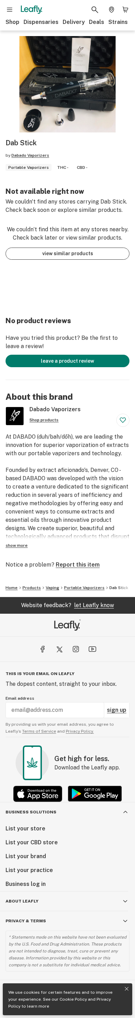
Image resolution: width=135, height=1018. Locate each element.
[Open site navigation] (10, 10)
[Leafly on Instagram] (76, 649)
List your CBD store (32, 842)
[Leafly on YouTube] (92, 649)
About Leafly (22, 901)
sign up (116, 710)
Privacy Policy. (80, 731)
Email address (20, 698)
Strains (118, 22)
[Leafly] (31, 10)
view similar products (67, 253)
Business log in (26, 884)
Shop (12, 22)
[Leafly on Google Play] (95, 794)
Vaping (52, 587)
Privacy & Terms (26, 920)
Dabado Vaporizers (30, 155)
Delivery (74, 22)
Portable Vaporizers (84, 587)
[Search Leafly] (95, 10)
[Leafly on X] (59, 649)
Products (31, 587)
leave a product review (67, 361)
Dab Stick (118, 587)
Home (12, 587)
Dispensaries (41, 22)
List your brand (26, 856)
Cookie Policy (73, 999)
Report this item (78, 564)
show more (17, 545)
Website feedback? (67, 605)
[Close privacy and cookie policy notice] (126, 989)
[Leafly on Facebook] (42, 649)
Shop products (43, 419)
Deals (96, 22)
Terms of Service (39, 731)
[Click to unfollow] (122, 420)
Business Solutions (31, 812)
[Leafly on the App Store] (37, 794)
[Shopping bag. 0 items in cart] (125, 10)
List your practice (29, 870)
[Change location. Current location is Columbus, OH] (111, 10)
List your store (25, 828)
